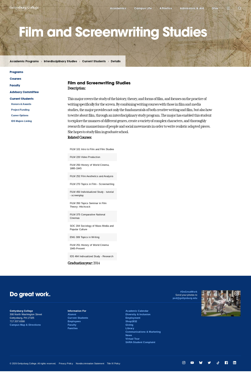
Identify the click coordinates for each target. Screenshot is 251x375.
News (129, 335)
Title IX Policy (113, 363)
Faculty (15, 85)
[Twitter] (209, 363)
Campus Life (143, 8)
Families (73, 328)
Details (115, 61)
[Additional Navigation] (228, 8)
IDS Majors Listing (21, 121)
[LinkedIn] (234, 363)
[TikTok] (218, 363)
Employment (133, 318)
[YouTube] (192, 363)
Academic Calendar (137, 311)
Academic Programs (24, 61)
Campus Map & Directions (25, 324)
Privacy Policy (66, 363)
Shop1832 (131, 321)
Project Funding (20, 110)
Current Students (94, 61)
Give (215, 8)
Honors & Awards (21, 104)
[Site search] (239, 8)
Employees (74, 321)
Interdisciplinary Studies (60, 61)
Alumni (72, 314)
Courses (15, 78)
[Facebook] (226, 363)
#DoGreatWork (188, 292)
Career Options (19, 115)
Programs (16, 71)
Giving (129, 324)
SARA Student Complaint (140, 342)
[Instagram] (183, 363)
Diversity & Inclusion (138, 314)
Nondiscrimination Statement (90, 363)
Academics (118, 8)
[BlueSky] (200, 363)
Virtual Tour (133, 338)
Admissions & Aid (192, 8)
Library (130, 328)
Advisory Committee (24, 91)
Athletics (165, 8)
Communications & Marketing (143, 331)
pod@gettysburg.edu (185, 298)
